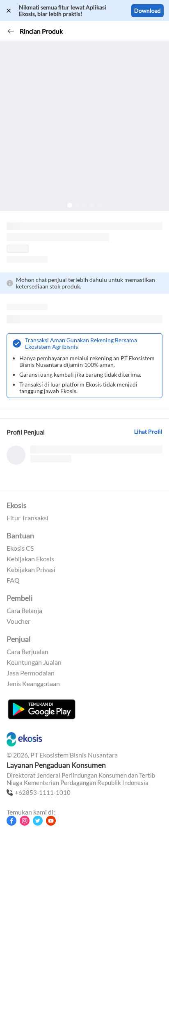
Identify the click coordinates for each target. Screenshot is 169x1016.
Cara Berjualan (27, 651)
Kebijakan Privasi (31, 569)
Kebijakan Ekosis (30, 559)
